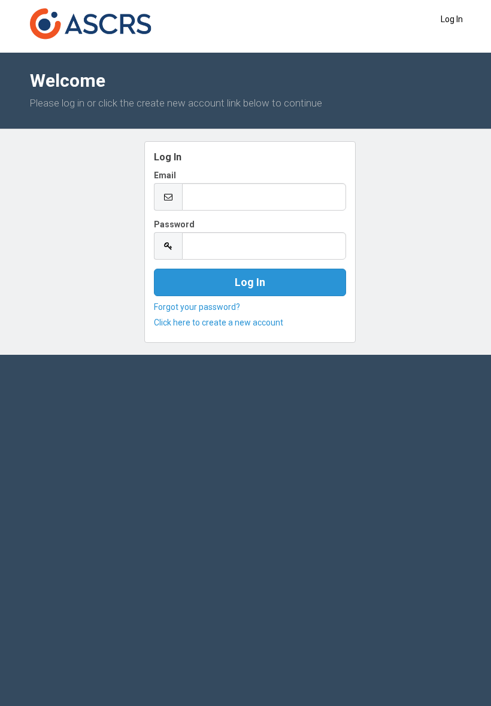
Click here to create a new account (218, 322)
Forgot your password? (197, 307)
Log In (452, 19)
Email (165, 175)
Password (174, 224)
